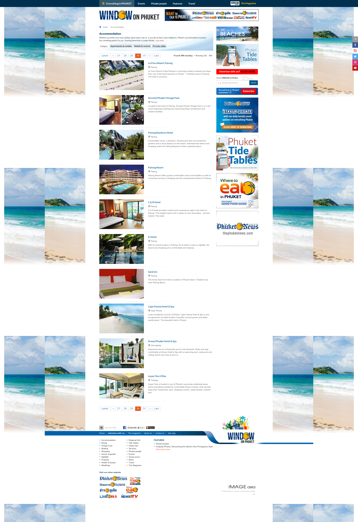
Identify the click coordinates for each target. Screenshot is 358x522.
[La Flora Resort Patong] (121, 75)
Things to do (106, 446)
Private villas (159, 46)
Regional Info (134, 440)
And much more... (164, 449)
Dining (104, 443)
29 (131, 55)
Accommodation (108, 440)
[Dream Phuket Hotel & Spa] (121, 353)
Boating (104, 448)
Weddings (105, 465)
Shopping (105, 451)
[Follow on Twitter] (355, 56)
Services (132, 448)
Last (156, 55)
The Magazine (248, 3)
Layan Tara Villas (157, 376)
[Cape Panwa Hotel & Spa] (121, 318)
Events (141, 3)
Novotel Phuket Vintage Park (163, 97)
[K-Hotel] (121, 249)
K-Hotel (152, 236)
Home (105, 27)
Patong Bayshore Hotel (160, 132)
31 (144, 55)
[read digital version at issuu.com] (355, 50)
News (131, 460)
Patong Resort (155, 167)
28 (125, 55)
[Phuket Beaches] (237, 34)
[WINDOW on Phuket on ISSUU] (150, 428)
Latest (105, 55)
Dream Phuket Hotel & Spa (162, 341)
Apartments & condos (121, 46)
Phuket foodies (162, 444)
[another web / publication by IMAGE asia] (242, 486)
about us (148, 433)
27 (118, 55)
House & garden (108, 454)
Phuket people (159, 3)
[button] (237, 91)
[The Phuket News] (238, 228)
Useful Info (133, 446)
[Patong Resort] (121, 179)
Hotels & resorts (142, 46)
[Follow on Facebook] (355, 45)
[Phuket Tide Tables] (238, 152)
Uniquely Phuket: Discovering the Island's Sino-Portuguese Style (184, 446)
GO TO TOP (109, 428)
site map (172, 433)
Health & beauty (108, 462)
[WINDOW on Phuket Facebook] (124, 428)
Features (177, 3)
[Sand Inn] (121, 284)
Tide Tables (134, 443)
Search (253, 83)
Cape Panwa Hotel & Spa (161, 306)
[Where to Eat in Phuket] (238, 190)
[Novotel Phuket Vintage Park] (121, 110)
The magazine (134, 433)
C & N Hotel (154, 202)
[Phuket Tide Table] (237, 55)
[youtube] (355, 68)
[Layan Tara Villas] (121, 386)
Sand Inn (152, 271)
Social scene (134, 457)
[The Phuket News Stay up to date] (238, 115)
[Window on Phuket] (130, 15)
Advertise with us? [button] (237, 71)
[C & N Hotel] (121, 214)
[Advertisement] (237, 294)
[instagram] (355, 62)
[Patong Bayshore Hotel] (121, 144)
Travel (191, 3)
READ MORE (160, 40)
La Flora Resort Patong (160, 63)
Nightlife (105, 457)
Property (105, 460)
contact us (159, 433)
